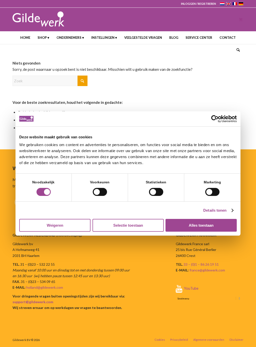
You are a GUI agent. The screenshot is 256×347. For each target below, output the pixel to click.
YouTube (191, 288)
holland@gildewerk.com (44, 287)
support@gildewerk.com (32, 302)
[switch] (100, 192)
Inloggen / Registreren (198, 3)
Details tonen (214, 210)
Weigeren (55, 225)
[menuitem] (197, 4)
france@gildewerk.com (207, 270)
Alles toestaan (201, 225)
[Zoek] (236, 50)
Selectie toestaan (128, 225)
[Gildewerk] (38, 19)
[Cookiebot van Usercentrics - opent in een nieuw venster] (215, 119)
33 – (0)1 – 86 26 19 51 (201, 264)
